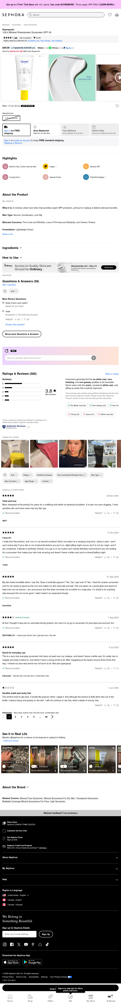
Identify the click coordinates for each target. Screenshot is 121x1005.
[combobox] (66, 14)
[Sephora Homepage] (13, 15)
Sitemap (44, 976)
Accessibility (34, 976)
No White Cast (33, 40)
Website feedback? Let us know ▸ (60, 812)
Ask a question (25, 37)
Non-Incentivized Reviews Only (70, 475)
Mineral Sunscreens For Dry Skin (59, 798)
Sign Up (46, 934)
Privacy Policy (8, 976)
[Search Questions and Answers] (5, 291)
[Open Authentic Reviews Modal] (28, 426)
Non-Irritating (57, 40)
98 (46, 716)
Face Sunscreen (30, 24)
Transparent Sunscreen (87, 798)
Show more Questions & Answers (22, 333)
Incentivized (78, 465)
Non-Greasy (45, 40)
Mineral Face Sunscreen (31, 798)
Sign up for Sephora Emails (16, 928)
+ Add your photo (10, 740)
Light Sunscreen (57, 801)
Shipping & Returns (13, 142)
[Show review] (15, 454)
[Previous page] (3, 716)
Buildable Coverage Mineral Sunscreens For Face (25, 801)
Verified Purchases (44, 475)
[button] (45, 48)
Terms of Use (21, 976)
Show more (7, 234)
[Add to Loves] (117, 106)
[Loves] (109, 15)
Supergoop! (8, 29)
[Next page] (52, 716)
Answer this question (15, 324)
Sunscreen (16, 24)
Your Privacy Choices (58, 976)
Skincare (5, 24)
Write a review (112, 373)
